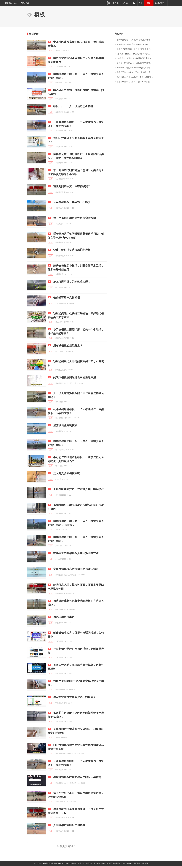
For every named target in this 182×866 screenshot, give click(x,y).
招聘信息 (89, 863)
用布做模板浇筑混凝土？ (68, 345)
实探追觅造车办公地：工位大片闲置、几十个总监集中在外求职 (136, 72)
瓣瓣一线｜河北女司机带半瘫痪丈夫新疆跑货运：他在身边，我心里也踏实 (136, 68)
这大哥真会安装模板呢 (66, 473)
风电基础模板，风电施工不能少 (72, 202)
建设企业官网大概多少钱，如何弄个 (74, 697)
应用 (15, 3)
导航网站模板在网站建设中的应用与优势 (77, 777)
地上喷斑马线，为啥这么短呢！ (72, 281)
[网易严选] (126, 3)
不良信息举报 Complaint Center (120, 863)
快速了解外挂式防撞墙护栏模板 (72, 249)
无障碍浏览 (25, 3)
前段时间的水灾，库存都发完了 (72, 186)
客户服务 (97, 863)
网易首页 (8, 3)
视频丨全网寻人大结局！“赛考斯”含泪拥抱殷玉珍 (136, 82)
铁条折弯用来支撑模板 (66, 297)
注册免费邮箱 (159, 3)
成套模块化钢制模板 (65, 425)
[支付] (134, 3)
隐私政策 (105, 863)
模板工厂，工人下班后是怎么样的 (73, 106)
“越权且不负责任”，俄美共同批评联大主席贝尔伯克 (136, 54)
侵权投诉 (144, 863)
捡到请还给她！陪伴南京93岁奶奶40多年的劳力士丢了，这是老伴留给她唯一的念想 (136, 40)
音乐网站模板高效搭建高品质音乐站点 (76, 568)
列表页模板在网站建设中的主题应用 (74, 377)
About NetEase (63, 863)
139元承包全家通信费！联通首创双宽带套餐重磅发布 (136, 58)
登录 (148, 3)
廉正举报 (137, 863)
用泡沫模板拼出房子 (65, 616)
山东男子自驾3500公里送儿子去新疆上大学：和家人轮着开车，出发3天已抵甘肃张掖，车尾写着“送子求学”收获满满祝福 (136, 49)
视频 (50, 50)
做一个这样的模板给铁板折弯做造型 (74, 217)
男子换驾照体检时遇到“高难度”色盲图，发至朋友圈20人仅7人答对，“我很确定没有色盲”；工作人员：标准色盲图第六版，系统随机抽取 (136, 44)
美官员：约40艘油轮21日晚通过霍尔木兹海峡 (135, 63)
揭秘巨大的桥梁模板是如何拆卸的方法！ (77, 553)
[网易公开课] (116, 3)
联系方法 (81, 863)
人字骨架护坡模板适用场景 (69, 825)
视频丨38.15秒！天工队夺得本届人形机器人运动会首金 (136, 77)
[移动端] (108, 3)
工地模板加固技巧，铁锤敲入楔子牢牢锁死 (78, 489)
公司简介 (73, 863)
